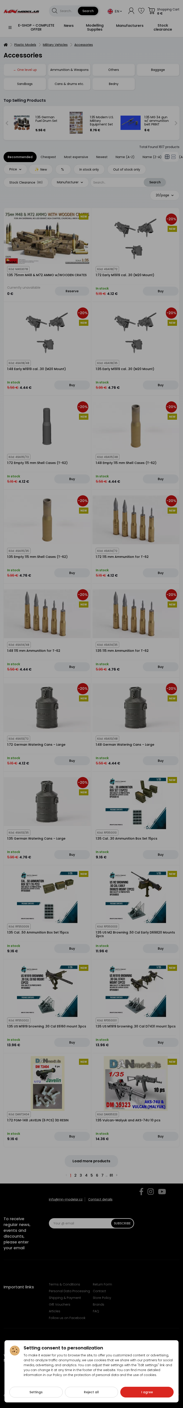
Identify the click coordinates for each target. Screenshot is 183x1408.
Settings (36, 1392)
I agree (147, 1392)
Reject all (91, 1392)
